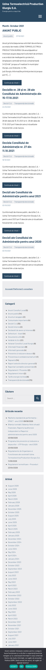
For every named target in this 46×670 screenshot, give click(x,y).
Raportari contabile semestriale (21, 367)
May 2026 (12, 492)
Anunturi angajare (15, 317)
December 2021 (14, 622)
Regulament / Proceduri (18, 370)
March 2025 (12, 529)
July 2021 (12, 638)
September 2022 (15, 602)
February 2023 (14, 592)
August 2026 (13, 486)
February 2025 (14, 532)
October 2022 (13, 598)
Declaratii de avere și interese (20, 330)
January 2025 (13, 535)
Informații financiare (16, 347)
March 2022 (13, 618)
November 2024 (14, 542)
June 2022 (12, 608)
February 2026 (14, 502)
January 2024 (13, 559)
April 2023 (12, 585)
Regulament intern (16, 373)
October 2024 (13, 545)
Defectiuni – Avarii (15, 333)
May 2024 (12, 552)
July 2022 (12, 605)
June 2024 (12, 549)
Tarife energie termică (17, 377)
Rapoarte (12, 360)
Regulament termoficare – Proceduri (23, 464)
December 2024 (14, 539)
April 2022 (12, 615)
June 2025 (12, 522)
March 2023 (12, 589)
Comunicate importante (18, 320)
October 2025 (13, 512)
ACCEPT (14, 666)
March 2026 (12, 499)
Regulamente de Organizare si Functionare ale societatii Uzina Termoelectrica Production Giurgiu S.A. (24, 454)
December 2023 (14, 562)
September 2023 (15, 569)
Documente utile (15, 337)
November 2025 (14, 509)
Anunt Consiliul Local (16, 310)
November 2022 (14, 595)
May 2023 (12, 582)
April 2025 (12, 525)
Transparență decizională (24, 103)
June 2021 (12, 642)
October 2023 (13, 565)
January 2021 (13, 645)
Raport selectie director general (21, 363)
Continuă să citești (11, 83)
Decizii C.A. (7, 103)
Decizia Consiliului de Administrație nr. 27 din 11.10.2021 (16, 146)
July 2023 (12, 575)
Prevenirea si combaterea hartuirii (22, 357)
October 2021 (13, 628)
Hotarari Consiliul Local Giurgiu (20, 343)
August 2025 (13, 515)
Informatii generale (16, 350)
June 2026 (12, 489)
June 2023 (12, 579)
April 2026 (12, 495)
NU (21, 666)
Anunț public (8, 36)
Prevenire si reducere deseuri (20, 353)
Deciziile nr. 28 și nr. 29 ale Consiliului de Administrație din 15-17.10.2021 (21, 93)
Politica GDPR (31, 666)
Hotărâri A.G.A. (14, 340)
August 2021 (13, 635)
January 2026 (13, 505)
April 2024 (12, 555)
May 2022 (12, 612)
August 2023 (13, 572)
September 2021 (15, 632)
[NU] (43, 659)
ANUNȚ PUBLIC (11, 30)
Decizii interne (14, 327)
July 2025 (12, 519)
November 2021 (14, 625)
